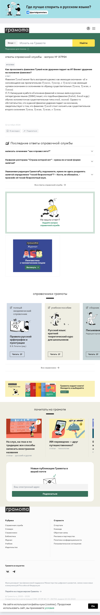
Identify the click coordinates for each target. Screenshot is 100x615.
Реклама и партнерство (64, 536)
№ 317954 (10, 64)
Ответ (7, 76)
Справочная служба (14, 525)
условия (49, 608)
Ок (93, 606)
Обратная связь (61, 532)
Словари (9, 529)
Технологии (63, 448)
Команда (58, 529)
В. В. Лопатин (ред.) (18, 346)
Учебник (8, 543)
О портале (58, 525)
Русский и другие (23, 455)
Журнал (8, 540)
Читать (15, 354)
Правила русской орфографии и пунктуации (21, 339)
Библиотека (10, 536)
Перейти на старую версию (22, 591)
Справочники (11, 532)
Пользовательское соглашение (67, 543)
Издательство (11, 547)
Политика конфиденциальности (68, 540)
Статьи (9, 455)
